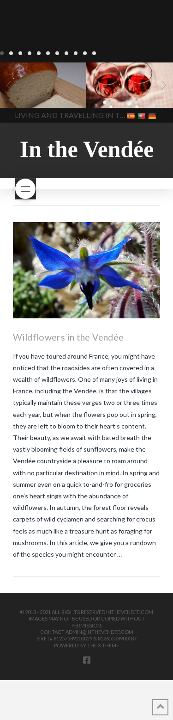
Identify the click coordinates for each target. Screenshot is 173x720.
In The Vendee (34, 94)
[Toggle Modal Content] (25, 189)
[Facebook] (86, 660)
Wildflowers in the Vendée (68, 337)
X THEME (108, 645)
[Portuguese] (142, 115)
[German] (153, 115)
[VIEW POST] (86, 270)
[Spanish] (131, 115)
